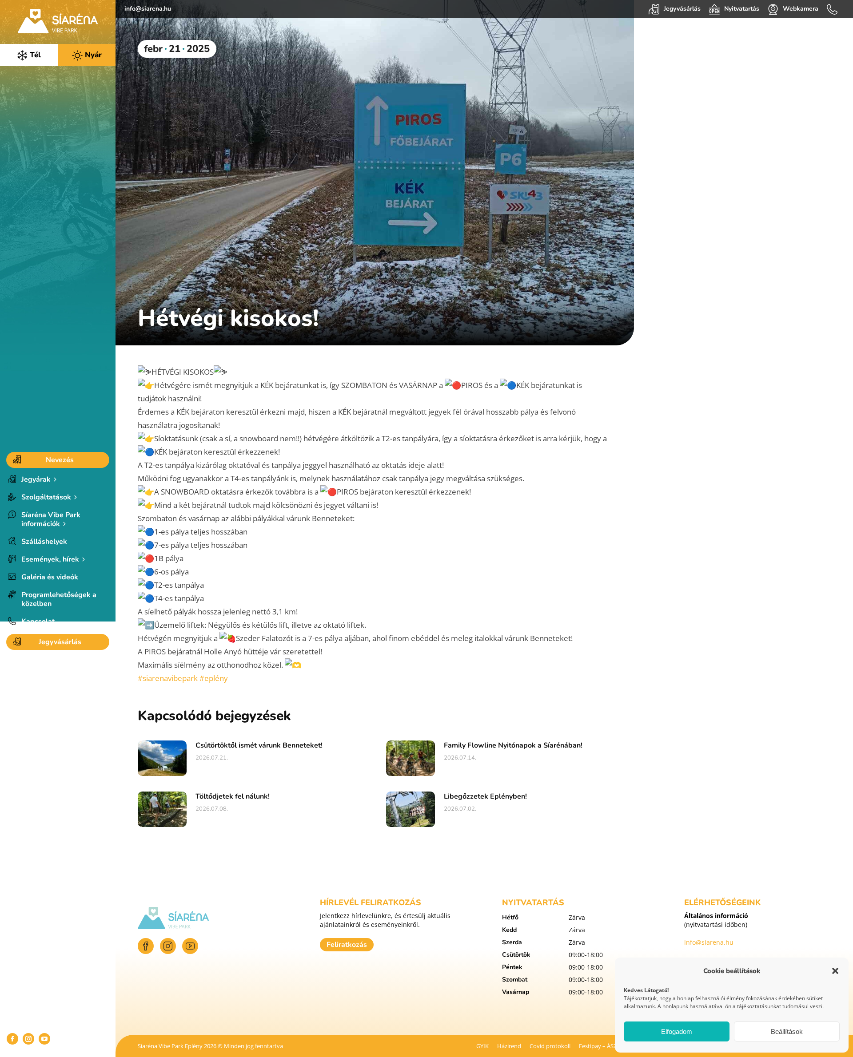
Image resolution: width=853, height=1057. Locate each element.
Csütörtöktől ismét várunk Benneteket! (259, 745)
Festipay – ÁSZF (599, 1046)
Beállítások (787, 1031)
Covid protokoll (550, 1046)
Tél (34, 55)
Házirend (509, 1046)
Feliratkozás (347, 945)
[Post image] (162, 758)
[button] (835, 970)
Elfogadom (676, 1031)
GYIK (482, 1046)
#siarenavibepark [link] (168, 678)
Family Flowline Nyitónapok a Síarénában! (513, 745)
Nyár (92, 55)
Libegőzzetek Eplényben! (485, 796)
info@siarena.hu (147, 8)
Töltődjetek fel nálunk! (232, 796)
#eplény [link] (213, 678)
